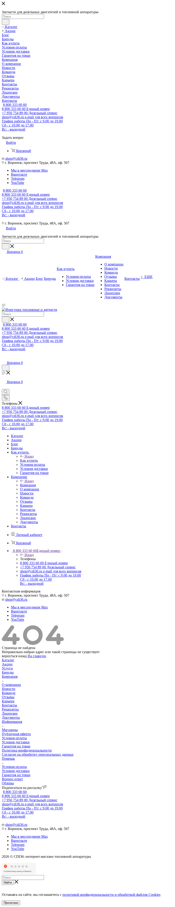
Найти (8, 882)
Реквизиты (10, 709)
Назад (29, 456)
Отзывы (8, 697)
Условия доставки (16, 742)
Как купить (29, 460)
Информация (12, 722)
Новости (8, 689)
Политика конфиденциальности (27, 750)
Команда (8, 693)
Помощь (8, 758)
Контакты (9, 705)
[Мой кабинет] (4, 358)
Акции (7, 664)
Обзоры (8, 783)
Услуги (7, 668)
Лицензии (10, 713)
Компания (28, 485)
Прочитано (11, 902)
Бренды (8, 672)
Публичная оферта (16, 734)
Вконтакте (19, 174)
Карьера (8, 701)
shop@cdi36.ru (16, 158)
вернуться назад (14, 656)
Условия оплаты (14, 738)
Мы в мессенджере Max (29, 170)
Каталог (8, 660)
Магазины (10, 730)
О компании (11, 685)
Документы (11, 717)
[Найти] (5, 22)
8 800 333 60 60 (15, 105)
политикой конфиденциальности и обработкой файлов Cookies (111, 895)
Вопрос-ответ (12, 779)
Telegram (17, 178)
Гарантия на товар (16, 746)
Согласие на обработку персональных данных (38, 754)
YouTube (17, 183)
